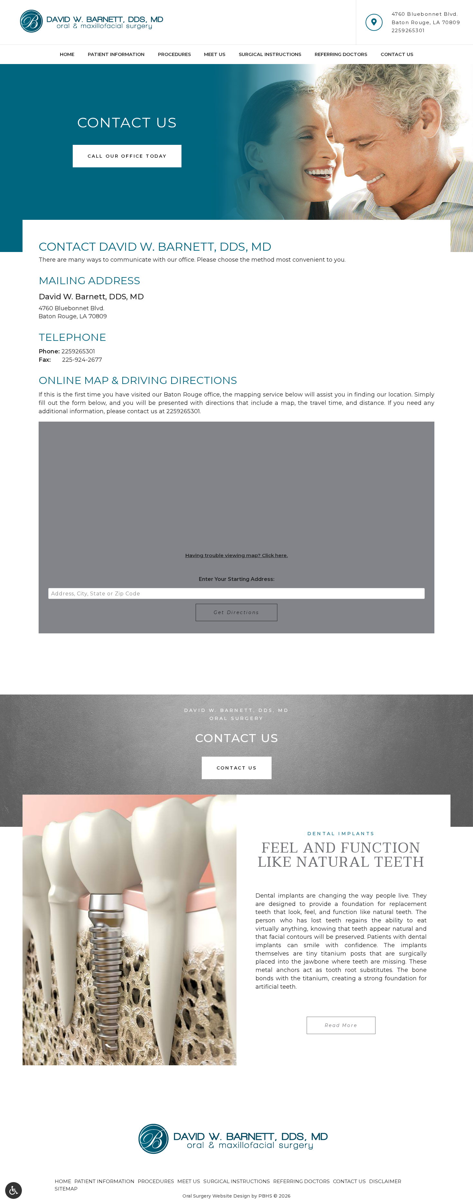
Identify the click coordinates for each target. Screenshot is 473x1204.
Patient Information (116, 54)
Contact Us (397, 54)
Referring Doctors (341, 54)
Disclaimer (385, 1181)
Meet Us (214, 54)
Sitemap (66, 1189)
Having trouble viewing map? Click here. (236, 555)
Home (67, 54)
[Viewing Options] (13, 1190)
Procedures (174, 54)
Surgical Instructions (270, 54)
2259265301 (408, 30)
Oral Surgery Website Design (216, 1196)
